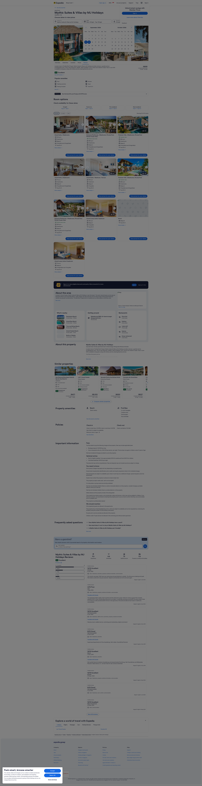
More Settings (52, 779)
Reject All (52, 775)
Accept (52, 771)
